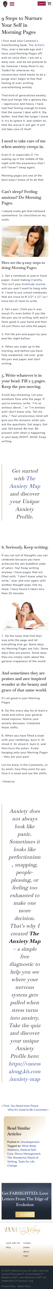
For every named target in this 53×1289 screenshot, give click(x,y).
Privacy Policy (9, 1286)
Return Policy (24, 1286)
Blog (8, 1247)
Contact (27, 1243)
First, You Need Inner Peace (21, 1106)
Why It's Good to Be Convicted (27, 1110)
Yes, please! (25, 1214)
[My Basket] (49, 4)
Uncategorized (30, 1142)
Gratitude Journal (33, 284)
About (26, 1251)
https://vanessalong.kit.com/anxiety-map (24, 1071)
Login (25, 1255)
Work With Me (13, 1243)
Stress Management (27, 1154)
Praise (26, 1247)
